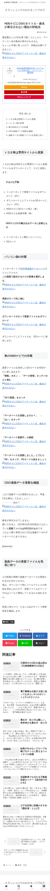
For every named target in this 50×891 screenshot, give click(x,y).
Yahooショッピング (24, 97)
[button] (44, 486)
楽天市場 (24, 92)
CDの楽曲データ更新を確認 (20, 131)
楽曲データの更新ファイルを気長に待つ (25, 135)
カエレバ (34, 79)
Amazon (24, 87)
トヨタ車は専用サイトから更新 (22, 119)
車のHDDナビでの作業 (18, 127)
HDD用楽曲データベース (32, 268)
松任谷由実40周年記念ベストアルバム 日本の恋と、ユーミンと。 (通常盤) (30, 70)
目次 (21, 113)
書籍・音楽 (9, 622)
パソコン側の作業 (16, 123)
